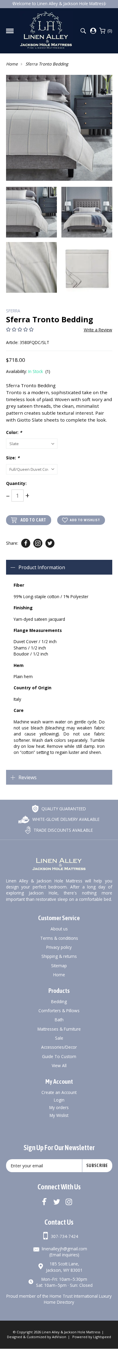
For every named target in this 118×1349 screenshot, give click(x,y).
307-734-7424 (64, 1236)
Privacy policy (59, 947)
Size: (12, 458)
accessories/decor (59, 1047)
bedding (59, 1001)
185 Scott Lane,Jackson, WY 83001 (64, 1267)
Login (59, 1100)
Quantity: (16, 483)
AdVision (59, 1337)
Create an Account (59, 1092)
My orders (59, 1107)
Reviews (27, 777)
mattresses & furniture (59, 1029)
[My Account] (93, 31)
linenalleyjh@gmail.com (64, 1249)
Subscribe (97, 1165)
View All (59, 1065)
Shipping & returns (59, 956)
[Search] (83, 31)
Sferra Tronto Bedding (46, 64)
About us (59, 929)
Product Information (41, 567)
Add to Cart (33, 520)
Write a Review (98, 330)
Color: (14, 432)
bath (59, 1019)
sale (59, 1038)
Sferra (13, 311)
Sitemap (59, 965)
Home (12, 64)
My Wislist (59, 1115)
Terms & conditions (59, 938)
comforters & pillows (59, 1010)
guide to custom (59, 1056)
